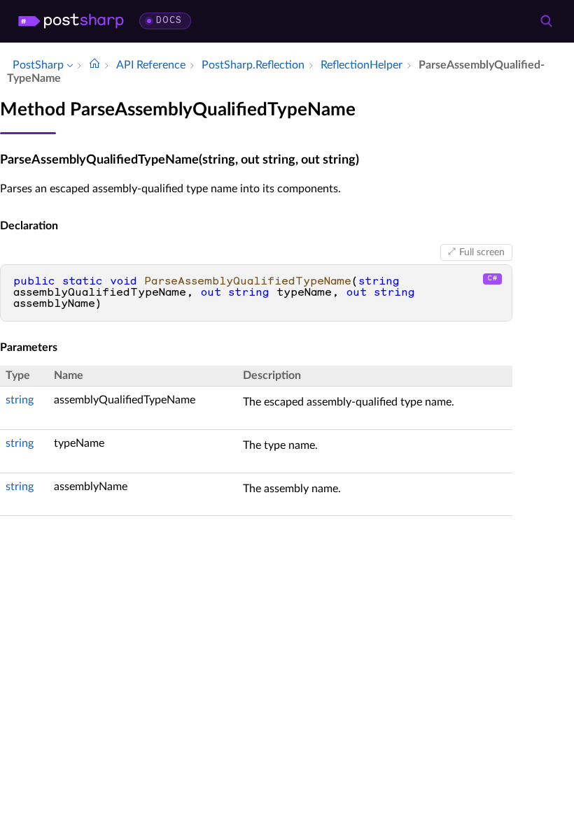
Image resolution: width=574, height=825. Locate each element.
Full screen (482, 252)
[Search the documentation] (546, 21)
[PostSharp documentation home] (94, 65)
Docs (169, 20)
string (20, 400)
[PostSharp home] (71, 21)
